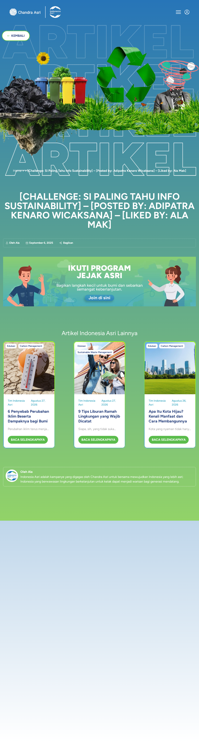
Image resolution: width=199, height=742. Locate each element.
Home (17, 171)
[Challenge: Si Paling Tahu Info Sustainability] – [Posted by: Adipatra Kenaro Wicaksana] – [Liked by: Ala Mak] (99, 210)
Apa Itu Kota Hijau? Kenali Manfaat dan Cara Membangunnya (168, 416)
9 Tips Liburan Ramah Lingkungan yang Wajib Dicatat (99, 416)
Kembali (18, 36)
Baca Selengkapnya (28, 440)
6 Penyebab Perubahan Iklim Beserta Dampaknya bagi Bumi (28, 416)
